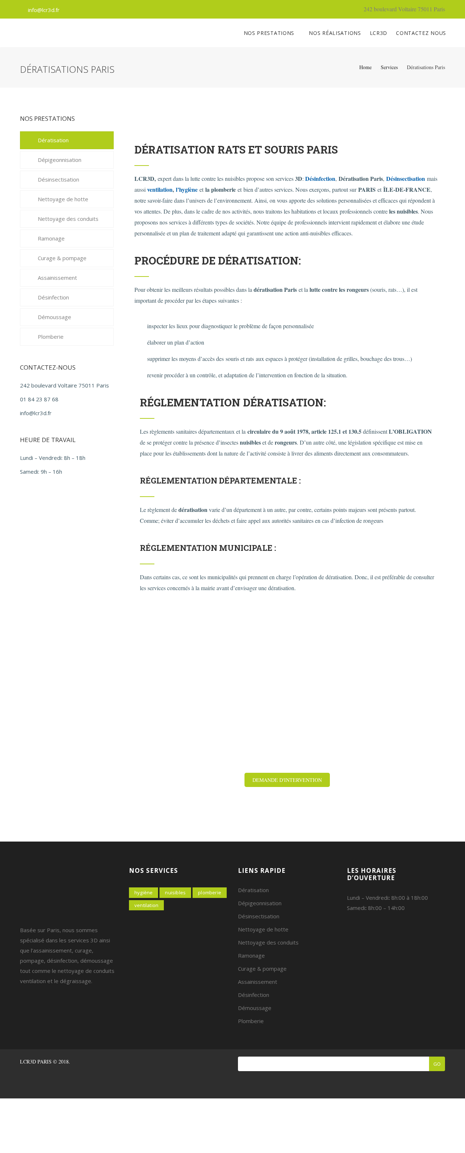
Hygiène (143, 892)
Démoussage (54, 317)
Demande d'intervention (287, 779)
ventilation (160, 189)
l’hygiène (187, 189)
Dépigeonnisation (59, 159)
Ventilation (146, 905)
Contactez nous (421, 32)
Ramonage (51, 238)
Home (365, 67)
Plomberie (51, 336)
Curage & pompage (62, 258)
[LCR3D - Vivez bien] (20, 33)
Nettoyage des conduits (68, 218)
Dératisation (53, 140)
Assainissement (57, 277)
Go (437, 1064)
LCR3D (379, 32)
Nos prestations (270, 32)
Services (389, 67)
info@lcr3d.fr (44, 9)
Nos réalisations (335, 32)
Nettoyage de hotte (63, 199)
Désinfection (53, 297)
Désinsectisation (405, 178)
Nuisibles (175, 892)
